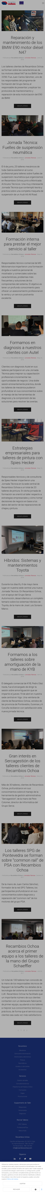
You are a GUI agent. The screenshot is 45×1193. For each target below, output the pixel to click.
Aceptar (22, 1183)
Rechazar (16, 1189)
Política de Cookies (12, 1179)
